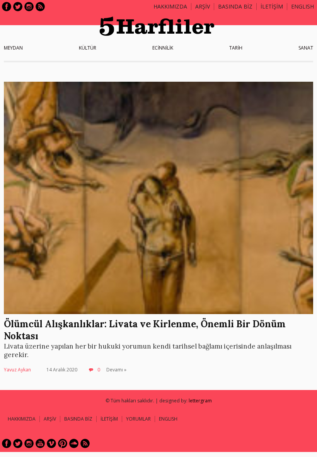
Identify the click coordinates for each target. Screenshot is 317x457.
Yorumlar (138, 419)
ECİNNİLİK (162, 48)
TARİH (235, 48)
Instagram (29, 6)
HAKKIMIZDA (22, 419)
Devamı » (116, 369)
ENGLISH (302, 6)
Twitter (17, 6)
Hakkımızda (170, 6)
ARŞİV (202, 6)
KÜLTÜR (87, 48)
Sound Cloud (73, 443)
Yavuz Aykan (17, 369)
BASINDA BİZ (235, 6)
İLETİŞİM (272, 6)
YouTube (40, 443)
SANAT (305, 48)
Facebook (6, 6)
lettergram (200, 400)
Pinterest (62, 443)
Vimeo (51, 443)
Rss (40, 6)
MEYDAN (13, 48)
